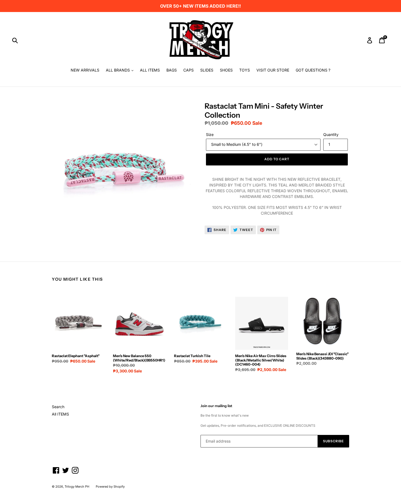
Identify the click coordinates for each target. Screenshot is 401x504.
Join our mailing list (216, 406)
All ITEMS (60, 414)
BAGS (171, 70)
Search (58, 406)
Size (210, 134)
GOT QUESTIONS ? (313, 70)
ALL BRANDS (118, 70)
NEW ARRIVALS (85, 70)
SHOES (226, 70)
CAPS (188, 70)
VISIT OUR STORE (272, 70)
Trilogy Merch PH (77, 486)
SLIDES (206, 70)
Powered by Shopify (110, 486)
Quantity (331, 134)
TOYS (244, 70)
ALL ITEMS (150, 70)
